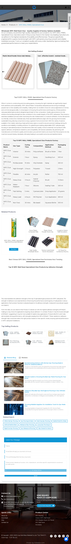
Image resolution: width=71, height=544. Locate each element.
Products (12, 25)
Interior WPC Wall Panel (43, 518)
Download (4, 518)
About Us (4, 515)
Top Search (41, 535)
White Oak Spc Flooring (11, 421)
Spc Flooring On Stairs (27, 421)
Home (3, 25)
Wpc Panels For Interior (45, 428)
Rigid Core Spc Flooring (11, 428)
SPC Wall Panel (40, 522)
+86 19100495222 (8, 499)
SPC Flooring (39, 515)
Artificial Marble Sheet (10, 424)
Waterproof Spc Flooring (27, 424)
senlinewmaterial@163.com (12, 496)
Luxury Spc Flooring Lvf (43, 424)
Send (35, 476)
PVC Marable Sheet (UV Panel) (45, 520)
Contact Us (4, 522)
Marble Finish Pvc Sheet (59, 421)
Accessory (39, 524)
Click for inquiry (44, 505)
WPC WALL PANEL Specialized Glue (31, 25)
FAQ (2, 520)
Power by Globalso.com (35, 543)
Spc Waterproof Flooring (28, 428)
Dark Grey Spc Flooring (43, 421)
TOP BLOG (13, 537)
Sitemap (4, 537)
